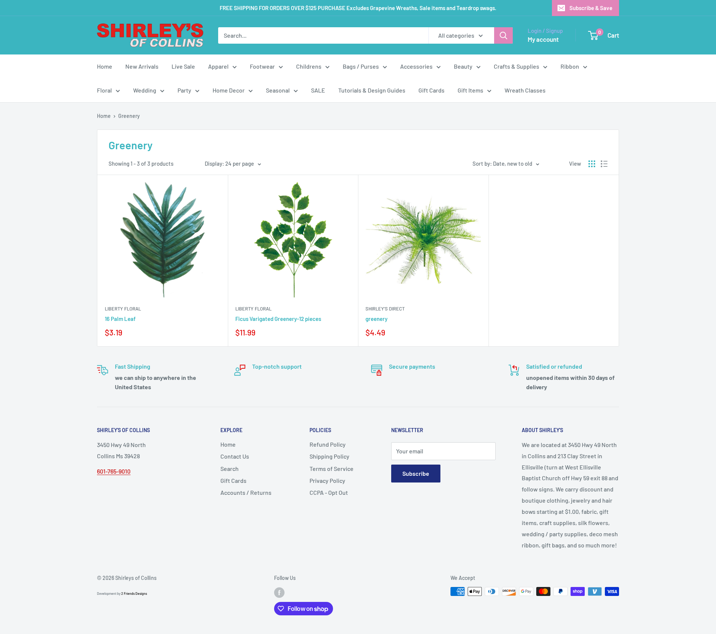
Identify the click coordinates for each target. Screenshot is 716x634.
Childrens (308, 66)
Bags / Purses (361, 66)
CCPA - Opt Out (329, 492)
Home (104, 66)
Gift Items (470, 90)
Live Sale (183, 66)
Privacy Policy (327, 480)
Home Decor (229, 90)
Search (229, 468)
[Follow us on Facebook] (279, 592)
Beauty (463, 66)
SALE (318, 90)
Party (184, 90)
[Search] (503, 35)
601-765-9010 (114, 471)
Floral (104, 90)
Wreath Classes (525, 90)
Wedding (144, 90)
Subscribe (415, 473)
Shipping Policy (329, 456)
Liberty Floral (123, 309)
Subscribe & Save (590, 7)
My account (543, 39)
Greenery (129, 116)
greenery (376, 318)
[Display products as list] (604, 163)
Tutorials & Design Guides (371, 90)
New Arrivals (141, 66)
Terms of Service (332, 468)
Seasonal (278, 90)
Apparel (218, 66)
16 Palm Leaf (120, 318)
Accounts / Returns (245, 492)
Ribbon (569, 66)
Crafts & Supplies (516, 66)
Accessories (416, 66)
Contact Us (234, 456)
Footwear (262, 66)
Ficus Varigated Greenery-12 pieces (278, 318)
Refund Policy (328, 444)
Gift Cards (431, 90)
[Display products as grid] (591, 163)
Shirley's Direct (385, 309)
